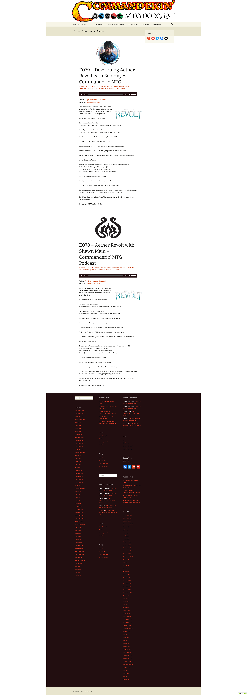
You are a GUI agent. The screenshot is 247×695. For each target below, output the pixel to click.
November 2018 (79, 446)
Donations (146, 24)
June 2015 (78, 569)
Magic (92, 88)
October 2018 (79, 449)
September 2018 (80, 452)
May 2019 (78, 428)
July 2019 (78, 425)
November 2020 (79, 410)
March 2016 (78, 542)
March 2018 (78, 470)
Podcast (96, 86)
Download (102, 100)
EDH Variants (157, 24)
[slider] (133, 94)
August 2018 (78, 455)
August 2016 (78, 527)
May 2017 (78, 500)
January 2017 (79, 512)
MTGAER (112, 88)
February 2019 (79, 437)
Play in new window (91, 100)
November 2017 (79, 482)
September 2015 (80, 560)
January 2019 (79, 440)
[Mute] (129, 94)
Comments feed (127, 446)
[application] (108, 94)
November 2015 (79, 554)
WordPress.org (127, 449)
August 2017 (78, 491)
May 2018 (78, 464)
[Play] (82, 94)
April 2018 (78, 467)
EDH (89, 88)
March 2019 (78, 434)
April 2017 (78, 503)
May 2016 (78, 536)
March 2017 (78, 506)
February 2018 (79, 473)
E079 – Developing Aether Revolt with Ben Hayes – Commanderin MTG (107, 76)
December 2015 (79, 551)
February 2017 (79, 509)
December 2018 (79, 443)
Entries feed (126, 443)
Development (83, 88)
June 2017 (78, 497)
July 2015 (78, 566)
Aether (104, 268)
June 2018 (78, 461)
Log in (124, 440)
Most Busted (103, 436)
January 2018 (79, 476)
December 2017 (79, 479)
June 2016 (78, 533)
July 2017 (78, 494)
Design (127, 86)
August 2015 (78, 563)
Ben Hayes (114, 86)
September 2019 (80, 419)
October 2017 (79, 485)
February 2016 (79, 545)
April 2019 (78, 431)
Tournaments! (98, 24)
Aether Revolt (106, 86)
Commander (120, 86)
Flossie (125, 423)
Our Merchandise (133, 24)
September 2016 (80, 524)
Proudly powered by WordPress (82, 691)
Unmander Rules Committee (115, 24)
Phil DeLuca (121, 88)
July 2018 (78, 458)
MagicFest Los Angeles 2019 (81, 24)
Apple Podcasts (91, 102)
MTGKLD (102, 270)
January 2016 (79, 548)
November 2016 (79, 518)
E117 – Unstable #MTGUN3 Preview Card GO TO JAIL (132, 425)
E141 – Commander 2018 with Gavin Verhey (131, 413)
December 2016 (79, 515)
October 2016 (79, 521)
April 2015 (78, 575)
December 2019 (79, 413)
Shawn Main (109, 270)
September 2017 (80, 488)
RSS (98, 102)
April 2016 (78, 539)
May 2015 (78, 572)
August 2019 (78, 422)
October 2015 (79, 557)
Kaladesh (128, 268)
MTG (108, 88)
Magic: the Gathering (100, 88)
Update (101, 445)
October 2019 (79, 416)
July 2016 (78, 530)
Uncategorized (103, 442)
